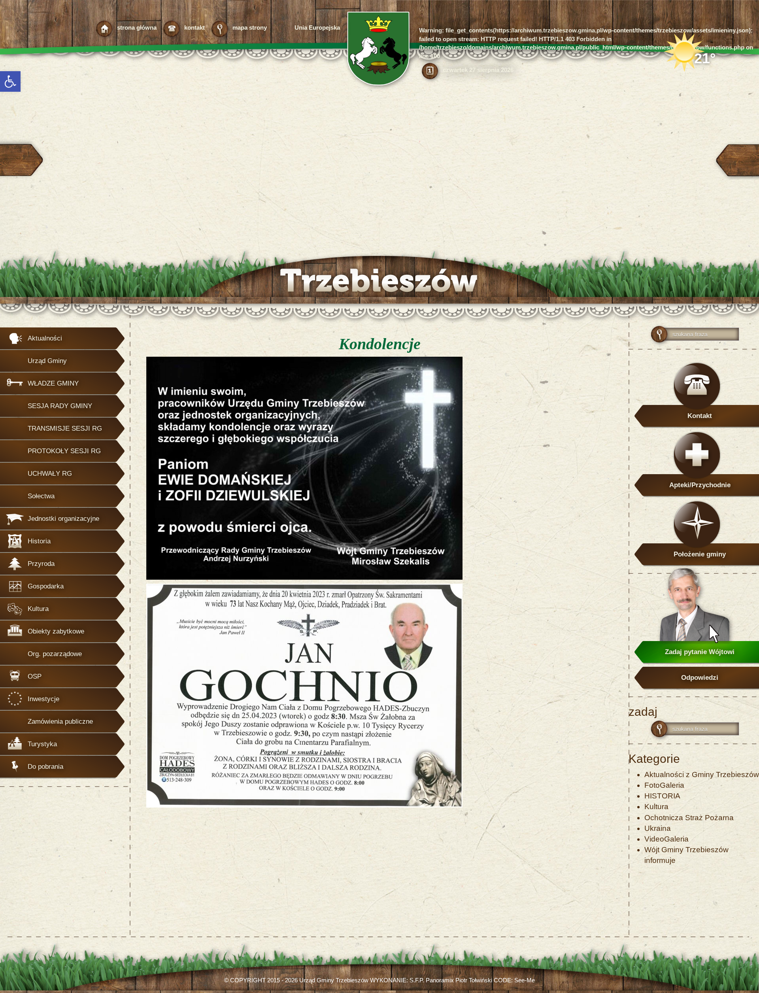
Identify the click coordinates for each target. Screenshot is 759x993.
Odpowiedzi (699, 677)
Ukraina (657, 828)
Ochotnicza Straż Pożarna (689, 817)
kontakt (194, 27)
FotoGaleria (664, 785)
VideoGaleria (666, 839)
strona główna (137, 27)
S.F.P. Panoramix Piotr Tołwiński (451, 980)
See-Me (524, 980)
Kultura (656, 806)
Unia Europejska (317, 27)
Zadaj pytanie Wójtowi (699, 652)
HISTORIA (662, 796)
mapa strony (249, 27)
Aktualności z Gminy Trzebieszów (701, 774)
